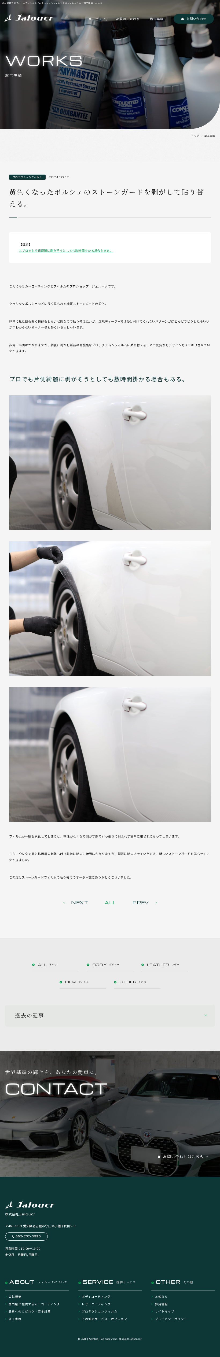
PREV (141, 902)
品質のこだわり (128, 19)
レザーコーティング (96, 1304)
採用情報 (161, 1304)
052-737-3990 (28, 1236)
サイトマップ (164, 1311)
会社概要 (15, 1297)
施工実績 (156, 19)
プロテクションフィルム (100, 1311)
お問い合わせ (196, 18)
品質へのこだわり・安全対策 (30, 1311)
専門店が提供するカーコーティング (34, 1304)
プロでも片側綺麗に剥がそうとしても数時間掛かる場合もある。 (67, 250)
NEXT (80, 902)
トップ (195, 136)
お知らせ (161, 1297)
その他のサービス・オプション (104, 1319)
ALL (110, 902)
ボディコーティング (96, 1297)
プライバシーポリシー (171, 1319)
